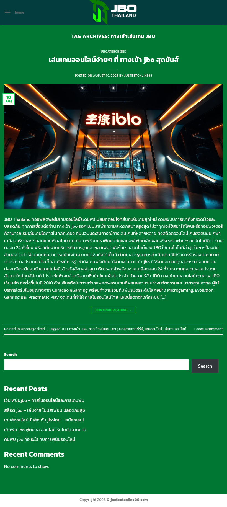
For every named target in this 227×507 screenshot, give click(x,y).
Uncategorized (113, 51)
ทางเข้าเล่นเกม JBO (103, 329)
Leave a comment (208, 329)
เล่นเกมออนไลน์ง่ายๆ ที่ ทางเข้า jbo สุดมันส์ (114, 59)
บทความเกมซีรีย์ (131, 329)
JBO (64, 329)
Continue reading (114, 309)
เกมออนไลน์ (153, 329)
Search (10, 354)
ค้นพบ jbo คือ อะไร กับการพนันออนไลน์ (39, 439)
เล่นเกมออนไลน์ (175, 329)
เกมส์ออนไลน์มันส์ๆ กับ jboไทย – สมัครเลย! (44, 420)
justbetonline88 (138, 75)
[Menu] (7, 12)
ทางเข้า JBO (78, 329)
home (19, 12)
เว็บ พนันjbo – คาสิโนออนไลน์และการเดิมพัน (44, 400)
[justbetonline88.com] (113, 12)
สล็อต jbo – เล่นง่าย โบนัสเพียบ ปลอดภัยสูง (44, 410)
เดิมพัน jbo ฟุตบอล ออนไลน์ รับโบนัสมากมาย (45, 429)
